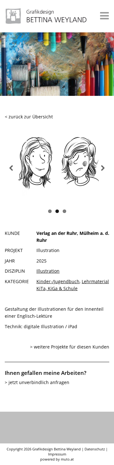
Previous (12, 167)
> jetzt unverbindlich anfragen (37, 382)
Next (101, 167)
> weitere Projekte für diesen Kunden (69, 347)
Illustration (48, 271)
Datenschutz (95, 449)
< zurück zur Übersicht (29, 117)
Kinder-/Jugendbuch (57, 281)
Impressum (57, 454)
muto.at (67, 459)
